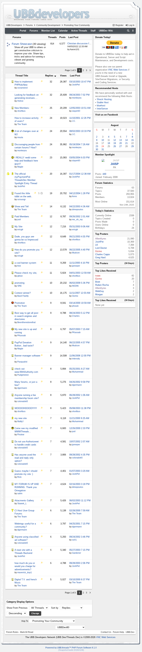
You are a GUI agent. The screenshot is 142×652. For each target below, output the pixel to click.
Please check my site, (26, 273)
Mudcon (76, 253)
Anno (74, 196)
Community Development (48, 25)
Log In (131, 25)
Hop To (24, 621)
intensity (76, 358)
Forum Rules (12, 632)
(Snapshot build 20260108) (71, 650)
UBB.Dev (130, 632)
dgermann (77, 385)
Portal (23, 30)
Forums (29, 25)
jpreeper (76, 266)
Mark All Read (26, 632)
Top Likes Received (105, 270)
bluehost (101, 105)
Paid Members (22, 216)
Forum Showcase (22, 43)
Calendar (63, 30)
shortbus (76, 239)
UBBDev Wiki (106, 30)
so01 (74, 540)
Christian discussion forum (80, 43)
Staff (93, 30)
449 (104, 174)
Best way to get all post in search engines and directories (26, 316)
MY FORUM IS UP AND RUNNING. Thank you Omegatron (27, 487)
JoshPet (76, 84)
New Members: (22, 108)
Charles (75, 316)
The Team (76, 513)
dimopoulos (77, 209)
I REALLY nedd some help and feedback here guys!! (26, 160)
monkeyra (76, 98)
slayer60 (76, 111)
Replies (49, 75)
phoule (75, 306)
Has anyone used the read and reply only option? (25, 457)
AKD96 (75, 286)
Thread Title (21, 75)
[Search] (128, 31)
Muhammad (77, 372)
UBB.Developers (14, 25)
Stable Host (103, 102)
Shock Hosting (104, 99)
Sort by (55, 608)
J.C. (74, 121)
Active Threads (79, 30)
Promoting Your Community (77, 25)
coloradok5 (77, 458)
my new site (21, 418)
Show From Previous (17, 608)
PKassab (76, 332)
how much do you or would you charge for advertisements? (25, 566)
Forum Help (118, 632)
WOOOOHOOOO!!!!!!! (26, 408)
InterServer (102, 108)
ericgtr (75, 229)
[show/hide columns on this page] (133, 30)
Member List (48, 30)
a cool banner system (25, 263)
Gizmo (75, 296)
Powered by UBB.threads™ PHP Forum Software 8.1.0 (71, 647)
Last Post (75, 75)
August (114, 125)
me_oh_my (77, 219)
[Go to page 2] (90, 70)
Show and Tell (22, 206)
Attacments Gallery (24, 500)
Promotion (20, 303)
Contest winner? (23, 293)
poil (74, 431)
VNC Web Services (117, 69)
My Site (18, 226)
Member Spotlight (104, 154)
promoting (19, 283)
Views (63, 75)
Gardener (76, 553)
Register (119, 25)
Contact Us (106, 632)
